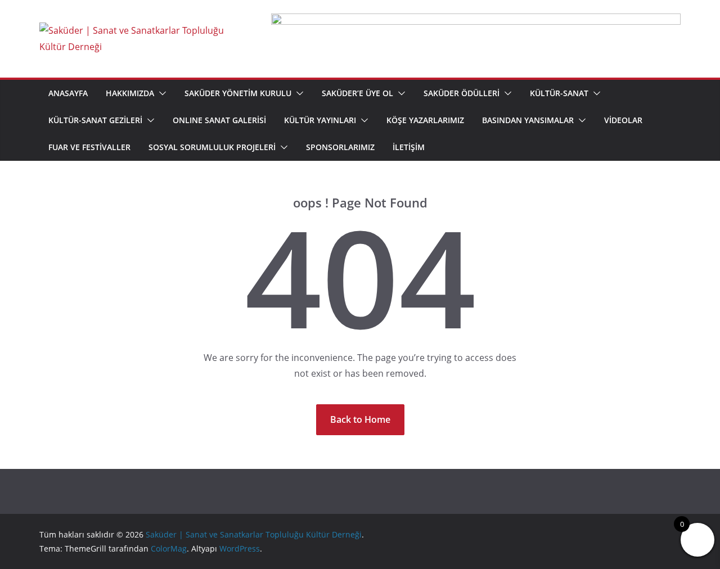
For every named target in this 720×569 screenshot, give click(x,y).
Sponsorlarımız (340, 147)
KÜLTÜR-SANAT (559, 93)
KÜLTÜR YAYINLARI (320, 120)
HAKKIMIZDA (130, 93)
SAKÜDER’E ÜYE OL (357, 93)
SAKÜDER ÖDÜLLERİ (462, 93)
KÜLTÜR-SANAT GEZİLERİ (95, 120)
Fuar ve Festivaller (89, 147)
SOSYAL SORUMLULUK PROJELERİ (212, 147)
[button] (160, 93)
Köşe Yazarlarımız (425, 120)
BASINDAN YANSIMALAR (528, 120)
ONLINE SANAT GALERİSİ (219, 120)
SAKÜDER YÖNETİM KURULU (237, 93)
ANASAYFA (68, 93)
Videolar (623, 120)
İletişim (409, 147)
